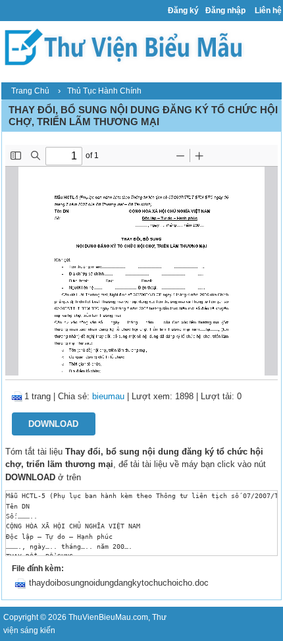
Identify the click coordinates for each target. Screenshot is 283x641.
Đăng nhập (225, 10)
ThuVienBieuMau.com (108, 617)
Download (53, 424)
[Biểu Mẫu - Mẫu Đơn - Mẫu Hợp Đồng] (127, 46)
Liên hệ (268, 10)
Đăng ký (183, 10)
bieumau (108, 396)
